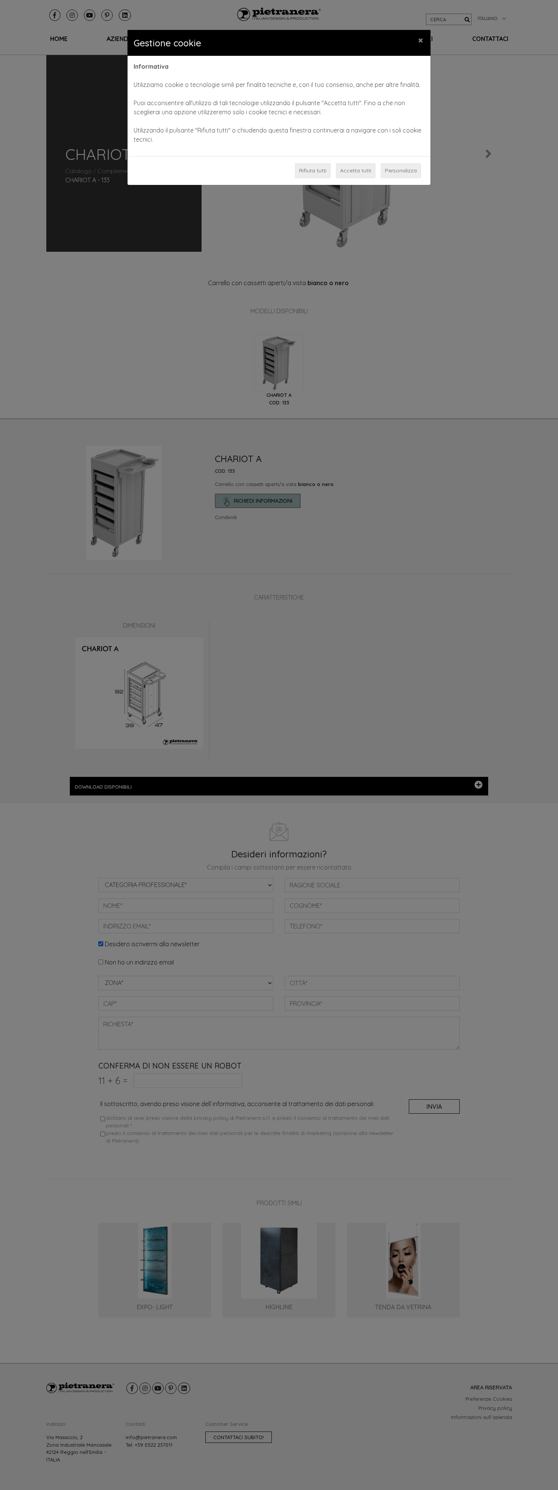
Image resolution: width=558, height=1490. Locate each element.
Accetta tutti (355, 170)
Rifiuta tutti (312, 170)
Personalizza (401, 170)
